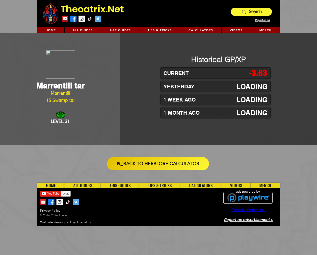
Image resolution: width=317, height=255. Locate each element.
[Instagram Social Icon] (82, 19)
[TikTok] (90, 19)
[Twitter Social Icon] (98, 19)
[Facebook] (73, 19)
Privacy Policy (50, 210)
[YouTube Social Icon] (65, 19)
